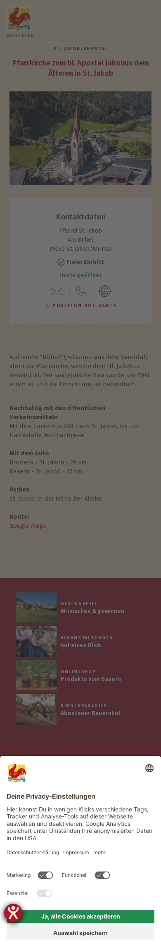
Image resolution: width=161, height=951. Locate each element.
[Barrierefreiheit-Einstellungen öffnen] (13, 913)
